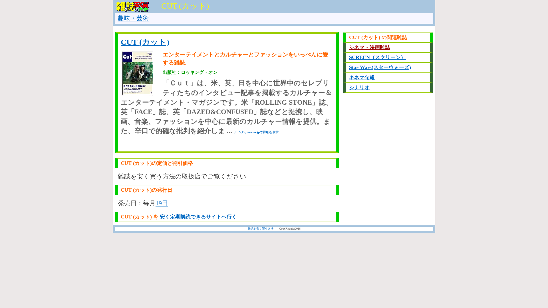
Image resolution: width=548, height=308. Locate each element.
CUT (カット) (145, 42)
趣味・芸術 (133, 18)
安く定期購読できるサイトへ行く (198, 217)
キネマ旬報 (362, 77)
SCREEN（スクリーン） (377, 57)
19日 (162, 203)
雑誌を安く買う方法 (260, 228)
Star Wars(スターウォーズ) (380, 67)
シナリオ (359, 87)
